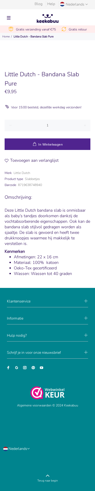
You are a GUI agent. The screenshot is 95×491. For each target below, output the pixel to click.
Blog (38, 3)
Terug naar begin (47, 480)
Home (6, 36)
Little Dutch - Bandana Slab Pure (33, 36)
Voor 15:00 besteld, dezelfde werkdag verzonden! (46, 107)
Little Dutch (22, 173)
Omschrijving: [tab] (18, 197)
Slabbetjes (32, 179)
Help (51, 3)
